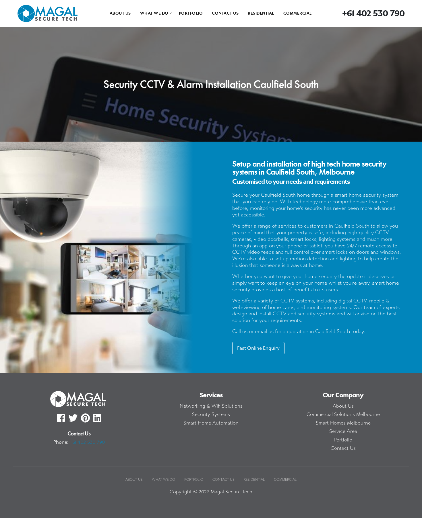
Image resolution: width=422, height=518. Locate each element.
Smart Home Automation (211, 423)
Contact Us (225, 13)
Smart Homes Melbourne (343, 423)
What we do (154, 13)
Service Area (343, 431)
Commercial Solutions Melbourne (343, 414)
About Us (120, 13)
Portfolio (191, 13)
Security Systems (211, 414)
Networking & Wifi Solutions (211, 406)
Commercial (297, 13)
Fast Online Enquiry (258, 348)
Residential (261, 13)
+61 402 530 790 (87, 442)
